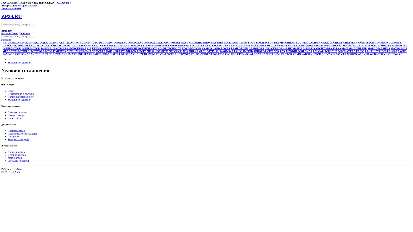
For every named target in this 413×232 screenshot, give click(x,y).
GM (241, 45)
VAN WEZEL (266, 54)
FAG (96, 45)
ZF (400, 54)
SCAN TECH (34, 54)
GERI (208, 45)
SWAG (151, 54)
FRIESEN (183, 45)
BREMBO (280, 42)
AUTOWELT (173, 42)
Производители (16, 130)
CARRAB (326, 42)
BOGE (251, 42)
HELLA (271, 45)
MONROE (89, 51)
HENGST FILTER (287, 45)
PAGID (224, 51)
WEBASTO (376, 54)
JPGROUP (74, 48)
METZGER (38, 51)
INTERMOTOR (12, 48)
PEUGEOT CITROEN (266, 51)
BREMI (290, 42)
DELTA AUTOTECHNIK (37, 45)
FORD (160, 45)
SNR (80, 54)
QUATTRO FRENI (353, 51)
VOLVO (335, 54)
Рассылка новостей (18, 160)
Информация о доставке (21, 93)
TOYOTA (184, 54)
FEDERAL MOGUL (118, 45)
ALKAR (47, 42)
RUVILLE (384, 51)
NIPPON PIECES (136, 51)
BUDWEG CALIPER (308, 42)
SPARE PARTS (92, 54)
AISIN (21, 42)
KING (95, 48)
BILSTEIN (217, 42)
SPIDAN (107, 54)
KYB (198, 48)
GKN (225, 45)
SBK (23, 54)
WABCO (352, 54)
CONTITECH (366, 42)
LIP (267, 48)
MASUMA (384, 48)
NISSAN (152, 51)
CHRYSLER (350, 42)
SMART (72, 54)
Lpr (283, 48)
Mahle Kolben (333, 48)
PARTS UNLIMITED (240, 51)
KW (192, 48)
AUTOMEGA (131, 42)
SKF (64, 54)
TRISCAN (197, 54)
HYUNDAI (395, 45)
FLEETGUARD (146, 45)
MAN (345, 48)
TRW (221, 54)
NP (175, 51)
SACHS (402, 51)
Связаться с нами (17, 112)
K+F (83, 48)
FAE (90, 45)
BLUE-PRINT (232, 42)
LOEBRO (275, 48)
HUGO (385, 45)
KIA (89, 48)
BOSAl (260, 42)
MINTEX (60, 51)
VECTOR (286, 54)
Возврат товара (16, 115)
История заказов (27, 5)
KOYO (186, 48)
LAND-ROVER (221, 48)
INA (405, 45)
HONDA (375, 45)
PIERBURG (293, 51)
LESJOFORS (256, 48)
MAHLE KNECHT (314, 48)
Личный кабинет (17, 152)
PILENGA (306, 51)
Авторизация (9, 5)
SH (50, 54)
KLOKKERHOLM (110, 48)
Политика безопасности (21, 96)
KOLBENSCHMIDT (169, 48)
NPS (179, 51)
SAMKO (7, 54)
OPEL (202, 51)
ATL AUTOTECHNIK (77, 42)
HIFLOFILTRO (333, 45)
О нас (15, 33)
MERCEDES (10, 51)
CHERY (337, 42)
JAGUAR (46, 48)
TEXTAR (161, 54)
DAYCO (7, 45)
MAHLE (297, 48)
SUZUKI (142, 54)
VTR (343, 54)
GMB (247, 45)
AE (4, 42)
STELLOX (118, 54)
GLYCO (233, 45)
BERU (206, 42)
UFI (239, 54)
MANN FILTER (357, 48)
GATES (200, 45)
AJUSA (29, 42)
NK (171, 51)
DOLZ (74, 45)
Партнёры (13, 136)
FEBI (103, 45)
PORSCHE (331, 51)
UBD (234, 54)
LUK (289, 48)
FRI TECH (170, 45)
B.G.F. (190, 42)
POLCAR (318, 51)
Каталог (6, 33)
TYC (227, 54)
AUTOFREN (115, 42)
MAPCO (373, 48)
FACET (83, 45)
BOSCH (268, 42)
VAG (245, 54)
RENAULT (371, 51)
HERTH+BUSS (315, 45)
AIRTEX (12, 42)
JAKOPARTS (60, 48)
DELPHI (18, 45)
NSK (185, 51)
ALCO (38, 42)
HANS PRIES (258, 45)
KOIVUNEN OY (147, 48)
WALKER (363, 54)
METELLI (24, 51)
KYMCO (207, 48)
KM (123, 48)
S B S (394, 51)
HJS (345, 45)
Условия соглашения (19, 62)
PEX (282, 51)
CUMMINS (395, 42)
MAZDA (396, 48)
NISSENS (162, 51)
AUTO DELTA (99, 42)
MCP (404, 48)
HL (350, 45)
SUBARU (130, 54)
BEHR (198, 42)
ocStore (19, 169)
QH (340, 51)
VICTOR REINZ (320, 54)
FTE (192, 45)
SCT (45, 54)
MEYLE (50, 51)
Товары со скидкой (18, 139)
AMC (55, 42)
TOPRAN (173, 54)
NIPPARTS (119, 51)
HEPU (302, 45)
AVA (183, 42)
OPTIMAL (213, 51)
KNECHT (132, 48)
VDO (277, 54)
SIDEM (57, 54)
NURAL (193, 51)
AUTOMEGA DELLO (152, 42)
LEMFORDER (239, 48)
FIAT (134, 45)
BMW (244, 42)
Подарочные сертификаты (22, 133)
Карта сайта (14, 118)
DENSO (57, 45)
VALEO (252, 54)
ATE (61, 42)
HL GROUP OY (361, 45)
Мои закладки (15, 157)
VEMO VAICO (301, 54)
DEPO (66, 45)
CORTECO (381, 42)
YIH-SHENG (390, 54)
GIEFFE (217, 45)
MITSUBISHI (75, 51)
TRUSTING (210, 54)
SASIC (17, 54)
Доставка (24, 33)
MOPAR (101, 51)
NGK (109, 51)
